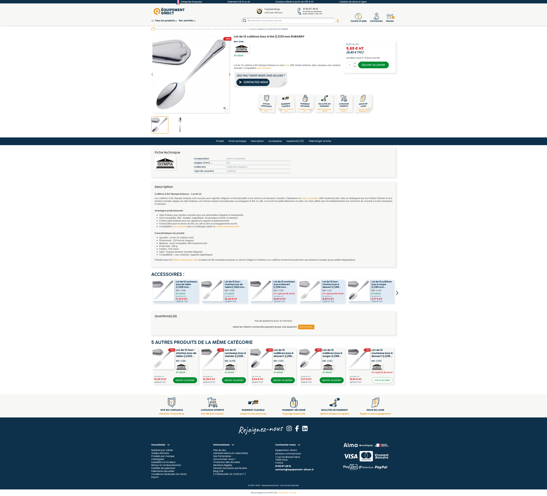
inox (287, 65)
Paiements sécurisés (162, 471)
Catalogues (157, 459)
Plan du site (219, 450)
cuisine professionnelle (227, 226)
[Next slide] (397, 293)
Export (155, 477)
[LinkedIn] (305, 428)
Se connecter (306, 326)
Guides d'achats (160, 453)
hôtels (176, 260)
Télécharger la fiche (319, 141)
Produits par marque (162, 456)
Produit (220, 141)
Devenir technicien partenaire (230, 468)
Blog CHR (218, 471)
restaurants (185, 260)
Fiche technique (237, 141)
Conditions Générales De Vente (168, 474)
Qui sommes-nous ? (224, 459)
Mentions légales (222, 465)
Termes (292, 492)
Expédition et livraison (163, 462)
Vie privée (282, 492)
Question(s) (295, 141)
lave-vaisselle (264, 68)
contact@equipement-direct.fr (294, 469)
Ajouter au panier (373, 65)
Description (257, 141)
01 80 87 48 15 (283, 466)
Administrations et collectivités (230, 453)
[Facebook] (297, 428)
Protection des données (226, 462)
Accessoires (275, 141)
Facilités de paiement (163, 468)
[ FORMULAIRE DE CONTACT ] (229, 474)
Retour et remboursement (166, 465)
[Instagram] (289, 428)
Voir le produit (382, 380)
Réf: (236, 41)
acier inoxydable (310, 198)
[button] (165, 20)
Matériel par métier (162, 450)
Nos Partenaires (222, 456)
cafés (195, 260)
